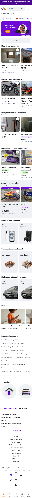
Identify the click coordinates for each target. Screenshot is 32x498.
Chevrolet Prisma (21, 347)
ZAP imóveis (16, 459)
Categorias (8, 18)
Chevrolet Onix (5, 340)
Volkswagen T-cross (7, 343)
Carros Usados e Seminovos (11, 417)
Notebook (27, 357)
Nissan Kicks (14, 350)
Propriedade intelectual (16, 447)
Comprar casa (18, 371)
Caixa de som (19, 357)
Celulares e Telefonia (8, 414)
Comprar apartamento (14, 368)
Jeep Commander (19, 343)
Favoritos (21, 18)
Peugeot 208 (14, 340)
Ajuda (16, 436)
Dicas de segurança (16, 439)
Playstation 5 (10, 357)
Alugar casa (27, 371)
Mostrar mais (17, 430)
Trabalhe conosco (16, 453)
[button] (16, 9)
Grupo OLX (16, 456)
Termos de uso (16, 442)
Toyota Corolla (5, 350)
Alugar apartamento (7, 371)
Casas (3, 427)
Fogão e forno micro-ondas (9, 361)
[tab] (9, 408)
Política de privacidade (16, 445)
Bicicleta (3, 368)
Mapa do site (16, 450)
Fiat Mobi (21, 350)
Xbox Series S (21, 364)
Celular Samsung (22, 354)
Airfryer (3, 357)
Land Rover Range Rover (8, 347)
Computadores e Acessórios (11, 423)
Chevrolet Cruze (5, 354)
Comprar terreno (6, 375)
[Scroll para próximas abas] (29, 408)
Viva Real (16, 461)
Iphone (14, 354)
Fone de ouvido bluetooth (8, 364)
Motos (3, 420)
